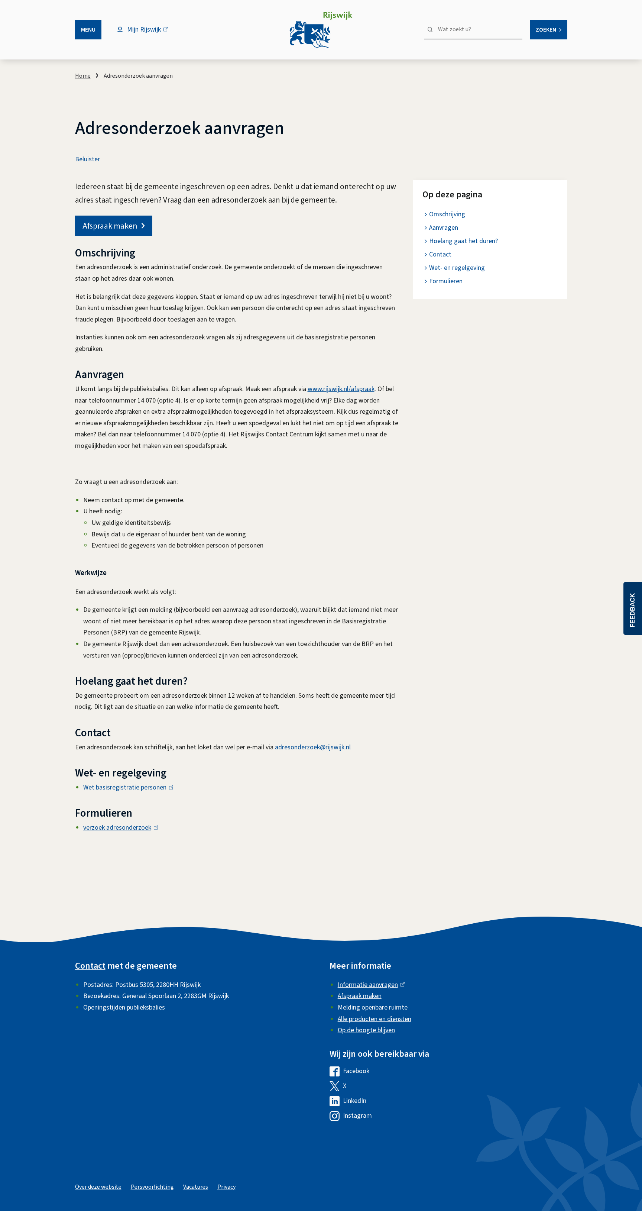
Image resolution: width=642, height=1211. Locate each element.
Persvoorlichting (152, 1187)
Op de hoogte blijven (366, 1030)
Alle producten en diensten (374, 1019)
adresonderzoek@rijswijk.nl (313, 747)
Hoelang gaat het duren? (463, 241)
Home (83, 76)
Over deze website (98, 1187)
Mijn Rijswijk (150, 33)
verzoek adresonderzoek (119, 827)
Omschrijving (447, 214)
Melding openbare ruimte (373, 1007)
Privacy (226, 1187)
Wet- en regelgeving (457, 267)
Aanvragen (443, 227)
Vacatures (195, 1187)
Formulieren (446, 281)
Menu (88, 30)
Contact (440, 254)
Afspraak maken (109, 226)
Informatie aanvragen (369, 984)
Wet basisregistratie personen (126, 787)
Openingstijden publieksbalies (124, 1007)
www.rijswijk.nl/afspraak (341, 389)
